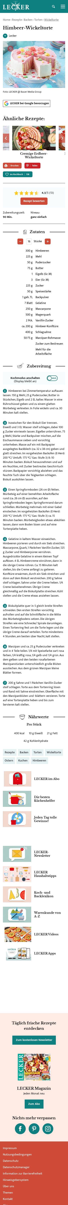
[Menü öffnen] (63, 6)
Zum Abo (34, 1104)
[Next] (62, 138)
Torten (38, 19)
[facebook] (20, 1128)
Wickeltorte (51, 19)
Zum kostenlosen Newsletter (34, 1040)
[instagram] (47, 1128)
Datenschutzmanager (16, 1167)
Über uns (8, 1186)
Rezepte (17, 19)
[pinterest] (34, 1128)
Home (6, 19)
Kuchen (23, 760)
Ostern (9, 760)
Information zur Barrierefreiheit (22, 1173)
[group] (34, 143)
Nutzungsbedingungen (17, 1154)
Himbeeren (39, 760)
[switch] (52, 378)
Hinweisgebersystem (15, 1180)
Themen (8, 1192)
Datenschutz (10, 1161)
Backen (28, 19)
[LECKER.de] (16, 6)
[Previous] (6, 138)
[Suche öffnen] (53, 6)
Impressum (10, 1148)
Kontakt (8, 1199)
